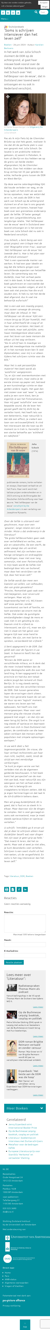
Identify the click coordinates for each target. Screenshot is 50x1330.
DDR (22, 876)
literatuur (14, 876)
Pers (7, 1275)
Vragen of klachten (14, 1286)
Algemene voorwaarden (16, 1282)
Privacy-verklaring (11, 1305)
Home (8, 1272)
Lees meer (38, 1006)
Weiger (45, 7)
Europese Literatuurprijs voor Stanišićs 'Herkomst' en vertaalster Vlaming (24, 1154)
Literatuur (16, 978)
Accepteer (44, 3)
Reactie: (9, 912)
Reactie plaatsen (14, 962)
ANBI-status (10, 1279)
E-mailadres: (11, 950)
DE (7, 1169)
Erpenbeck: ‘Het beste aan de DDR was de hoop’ (30, 1074)
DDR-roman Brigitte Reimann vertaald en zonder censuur (31, 1044)
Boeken (8, 44)
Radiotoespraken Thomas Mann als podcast (29, 988)
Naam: (8, 939)
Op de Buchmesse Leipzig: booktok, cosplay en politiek (30, 1015)
